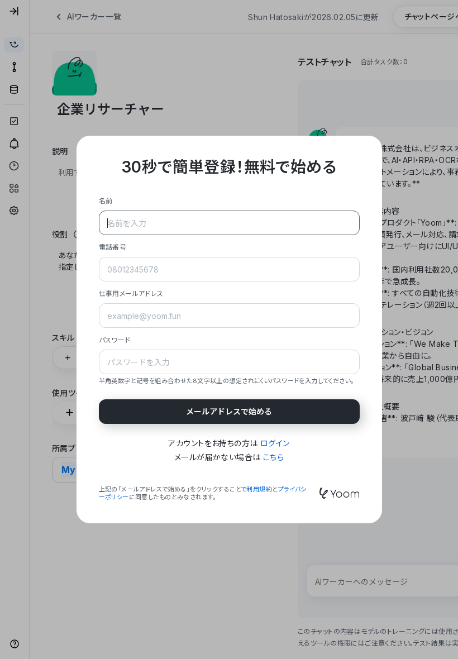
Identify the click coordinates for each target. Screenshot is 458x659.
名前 (106, 201)
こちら (273, 457)
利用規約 (259, 489)
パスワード (115, 340)
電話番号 (113, 247)
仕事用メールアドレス (131, 293)
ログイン (275, 443)
